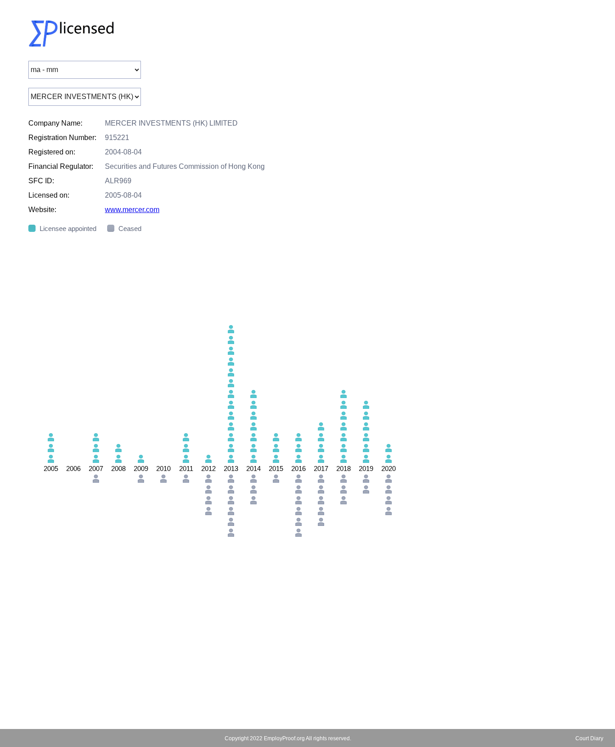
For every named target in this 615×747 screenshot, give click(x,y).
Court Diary (589, 738)
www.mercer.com (132, 209)
